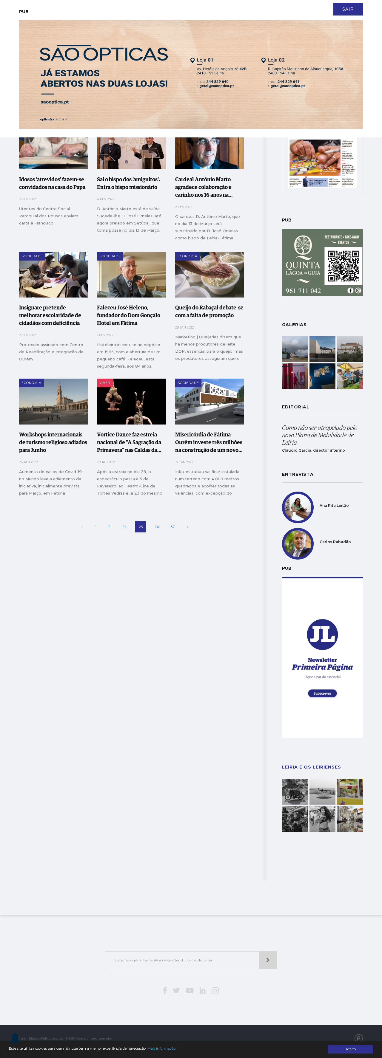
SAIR (348, 9)
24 (124, 526)
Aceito (351, 1049)
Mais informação (161, 1048)
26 (157, 526)
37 (173, 526)
